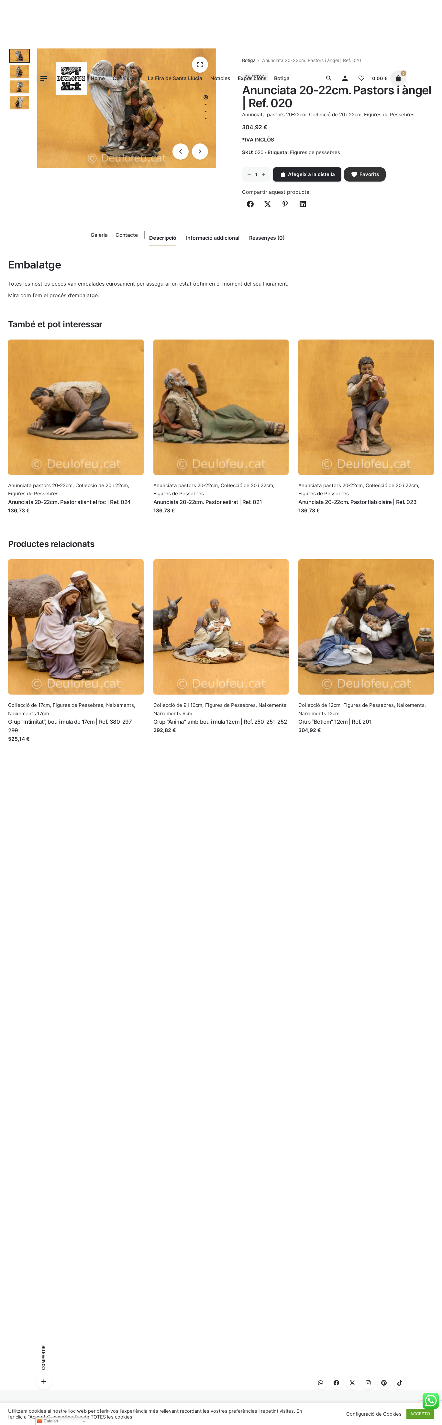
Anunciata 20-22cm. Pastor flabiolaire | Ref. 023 (357, 502)
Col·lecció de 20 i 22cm (101, 485)
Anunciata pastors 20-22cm (40, 485)
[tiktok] (399, 1383)
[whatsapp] (320, 1383)
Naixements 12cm (318, 713)
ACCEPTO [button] (420, 1413)
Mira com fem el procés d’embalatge (53, 295)
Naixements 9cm (172, 713)
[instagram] (368, 1383)
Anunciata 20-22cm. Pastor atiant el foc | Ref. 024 (69, 502)
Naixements (120, 705)
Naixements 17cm (28, 713)
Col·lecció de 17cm (29, 705)
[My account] (345, 78)
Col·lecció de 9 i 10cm (177, 705)
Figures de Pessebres (33, 493)
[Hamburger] (44, 78)
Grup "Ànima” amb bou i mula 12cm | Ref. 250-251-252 (220, 721)
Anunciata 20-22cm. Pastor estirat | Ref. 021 (207, 502)
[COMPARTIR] (44, 1381)
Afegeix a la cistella (31, 517)
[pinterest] (384, 1383)
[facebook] (336, 1383)
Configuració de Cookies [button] (374, 1414)
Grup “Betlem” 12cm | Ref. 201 (334, 721)
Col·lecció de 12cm (319, 705)
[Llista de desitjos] (361, 78)
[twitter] (352, 1383)
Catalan (50, 1421)
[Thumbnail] (71, 78)
